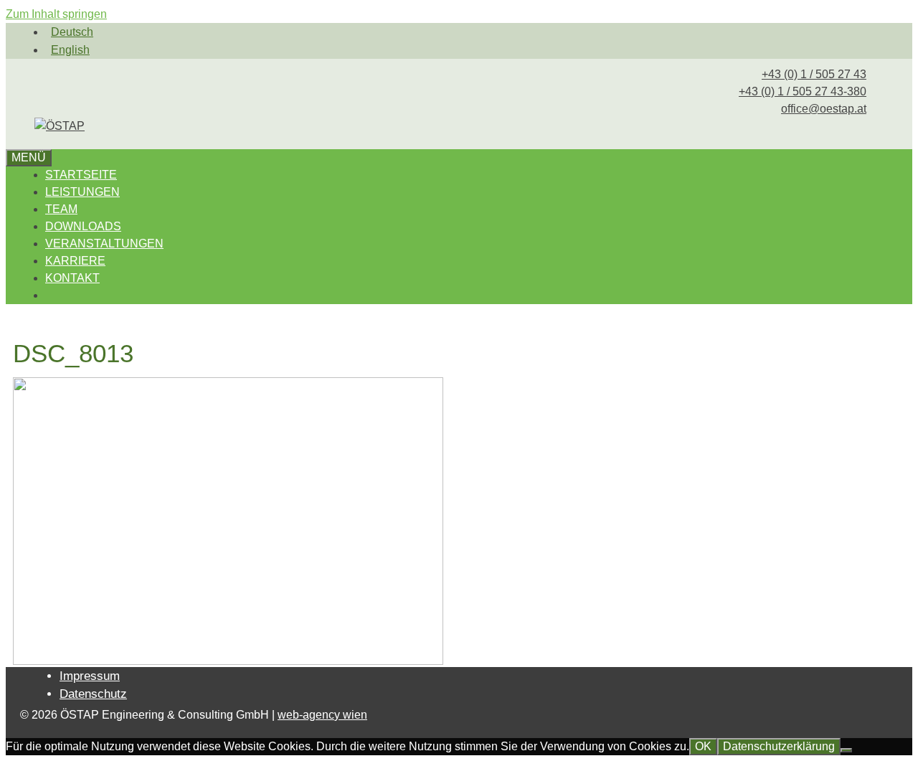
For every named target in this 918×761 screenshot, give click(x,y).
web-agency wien (322, 715)
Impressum (90, 676)
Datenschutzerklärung (779, 746)
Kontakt (72, 278)
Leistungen (82, 192)
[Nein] (846, 750)
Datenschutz (93, 694)
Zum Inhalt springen (56, 14)
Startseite (81, 175)
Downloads (83, 226)
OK (703, 746)
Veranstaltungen (104, 243)
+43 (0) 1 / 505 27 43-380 (802, 91)
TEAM (61, 209)
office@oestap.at (823, 109)
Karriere (75, 261)
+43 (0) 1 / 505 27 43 (814, 74)
